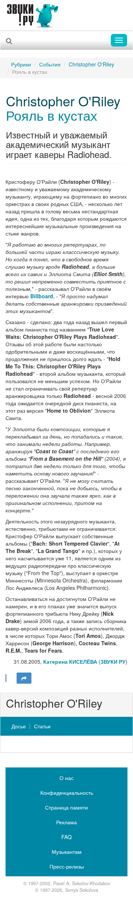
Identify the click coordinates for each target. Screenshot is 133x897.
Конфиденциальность (66, 792)
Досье (18, 726)
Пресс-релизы (67, 866)
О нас (66, 777)
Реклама (66, 822)
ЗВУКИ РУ (113, 661)
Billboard (41, 296)
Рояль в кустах (51, 115)
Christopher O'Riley (91, 64)
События (50, 64)
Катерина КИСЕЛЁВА (70, 661)
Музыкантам (67, 851)
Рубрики (21, 64)
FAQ (66, 837)
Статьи (42, 726)
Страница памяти (66, 807)
